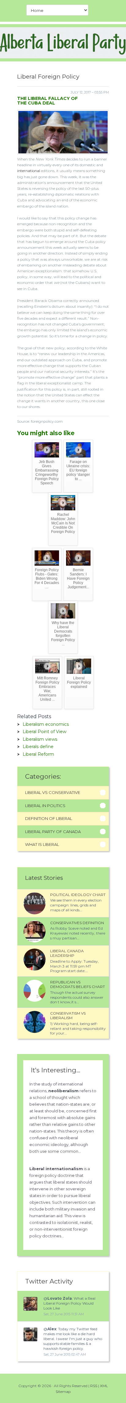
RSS (93, 1385)
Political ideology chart (78, 894)
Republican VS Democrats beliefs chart (77, 984)
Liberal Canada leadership (67, 953)
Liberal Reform (38, 754)
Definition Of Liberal (48, 818)
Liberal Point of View (44, 731)
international (28, 170)
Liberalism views (40, 739)
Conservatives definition (77, 922)
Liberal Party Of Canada (53, 831)
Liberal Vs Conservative (52, 792)
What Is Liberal (42, 844)
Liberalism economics (46, 724)
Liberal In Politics (45, 805)
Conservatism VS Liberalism (68, 1015)
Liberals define (38, 746)
